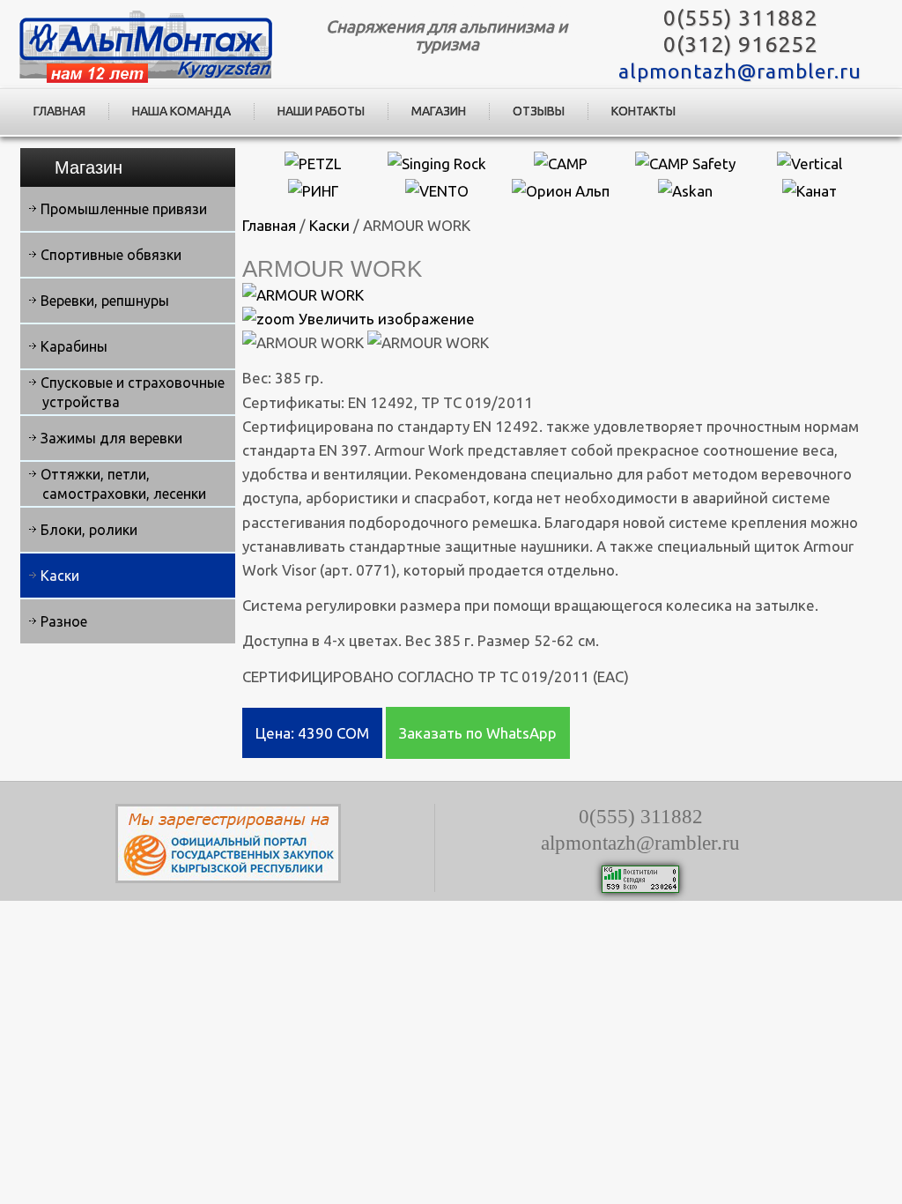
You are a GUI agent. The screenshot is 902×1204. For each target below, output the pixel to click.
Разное (64, 621)
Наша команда (181, 111)
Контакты (643, 111)
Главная (59, 111)
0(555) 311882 (740, 17)
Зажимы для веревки (111, 438)
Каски (60, 575)
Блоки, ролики (89, 530)
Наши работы (321, 111)
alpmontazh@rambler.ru (739, 71)
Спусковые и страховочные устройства (133, 392)
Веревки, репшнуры (105, 300)
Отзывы (539, 111)
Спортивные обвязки (111, 255)
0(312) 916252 (740, 44)
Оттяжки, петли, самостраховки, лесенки (123, 484)
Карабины (74, 346)
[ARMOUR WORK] (303, 342)
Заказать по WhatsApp (478, 733)
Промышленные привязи (124, 209)
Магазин (438, 111)
